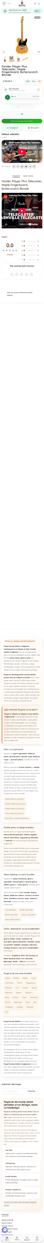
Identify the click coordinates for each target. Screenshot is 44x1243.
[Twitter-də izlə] (18, 166)
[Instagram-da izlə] (22, 166)
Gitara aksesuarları (12, 919)
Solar (24, 997)
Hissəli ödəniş (28, 176)
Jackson (28, 993)
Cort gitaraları (10, 910)
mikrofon (24, 664)
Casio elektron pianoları (14, 813)
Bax (39, 81)
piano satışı (33, 717)
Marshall (29, 1007)
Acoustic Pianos (7, 1226)
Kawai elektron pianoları (14, 799)
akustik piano (21, 720)
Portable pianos (7, 1235)
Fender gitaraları (26, 910)
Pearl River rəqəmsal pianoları (17, 818)
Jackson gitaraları (28, 915)
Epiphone (8, 993)
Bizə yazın (35, 128)
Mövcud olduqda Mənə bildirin (22, 121)
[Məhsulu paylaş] (3, 52)
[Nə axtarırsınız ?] (35, 3)
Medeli (25, 978)
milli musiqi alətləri (17, 723)
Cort (17, 988)
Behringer (18, 1002)
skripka (17, 664)
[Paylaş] (38, 90)
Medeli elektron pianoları (14, 809)
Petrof (19, 983)
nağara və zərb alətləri (30, 661)
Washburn (34, 997)
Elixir (35, 1002)
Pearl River (9, 983)
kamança (7, 661)
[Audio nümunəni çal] (7, 97)
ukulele (18, 661)
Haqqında (16, 176)
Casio (33, 978)
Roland (16, 978)
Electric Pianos (7, 1223)
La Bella (20, 1007)
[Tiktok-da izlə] (34, 166)
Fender (25, 988)
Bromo (8, 1002)
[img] (10, 250)
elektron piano (10, 720)
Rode (28, 1002)
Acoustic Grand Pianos (10, 1229)
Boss (7, 997)
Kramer (16, 997)
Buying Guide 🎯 (7, 1220)
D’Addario (9, 1007)
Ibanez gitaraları (11, 915)
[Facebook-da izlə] (14, 166)
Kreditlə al (14, 128)
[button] (31, 241)
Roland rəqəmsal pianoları (15, 804)
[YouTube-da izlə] (26, 166)
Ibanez (34, 988)
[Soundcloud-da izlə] (30, 166)
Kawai (7, 978)
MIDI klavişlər (9, 664)
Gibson (18, 993)
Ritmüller (8, 988)
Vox (6, 1012)
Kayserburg (30, 983)
